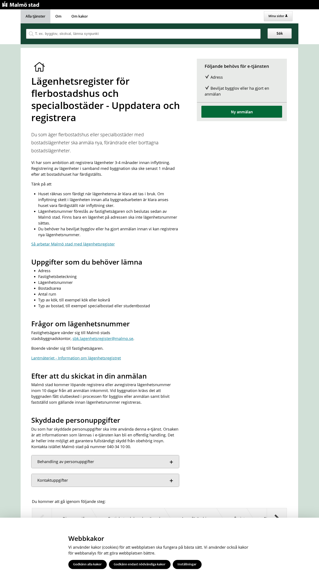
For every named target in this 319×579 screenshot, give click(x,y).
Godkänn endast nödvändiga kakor (139, 564)
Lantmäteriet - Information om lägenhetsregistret (76, 358)
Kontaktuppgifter (52, 480)
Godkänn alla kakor (87, 564)
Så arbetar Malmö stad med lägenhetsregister (73, 244)
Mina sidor (276, 16)
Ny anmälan (242, 111)
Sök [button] (279, 33)
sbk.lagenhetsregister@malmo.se (102, 338)
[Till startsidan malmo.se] (21, 4)
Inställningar (187, 564)
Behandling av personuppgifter (65, 461)
